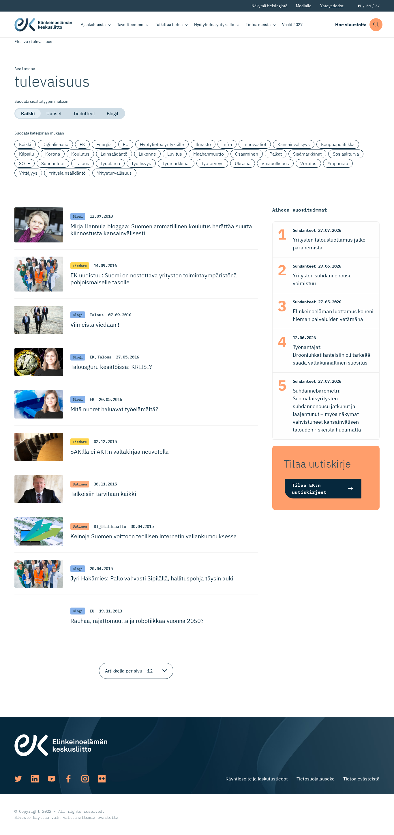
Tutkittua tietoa (169, 24)
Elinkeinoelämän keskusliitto (43, 24)
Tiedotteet (84, 113)
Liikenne (147, 154)
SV (378, 5)
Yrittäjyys (28, 173)
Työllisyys (141, 163)
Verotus (308, 163)
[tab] (28, 113)
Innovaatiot (254, 144)
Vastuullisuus (275, 163)
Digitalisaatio (55, 144)
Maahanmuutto (208, 154)
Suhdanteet (53, 163)
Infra (227, 144)
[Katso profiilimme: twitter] (18, 778)
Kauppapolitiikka (337, 144)
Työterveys (212, 163)
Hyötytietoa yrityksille (214, 24)
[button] (375, 24)
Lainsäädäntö (114, 154)
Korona (52, 154)
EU (126, 144)
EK (82, 144)
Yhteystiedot (332, 5)
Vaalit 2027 (292, 24)
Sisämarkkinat (307, 154)
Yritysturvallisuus (114, 173)
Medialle (304, 5)
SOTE (24, 163)
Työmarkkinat (176, 163)
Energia (104, 144)
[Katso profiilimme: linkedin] (35, 778)
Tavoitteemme (130, 24)
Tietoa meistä (258, 24)
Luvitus (174, 154)
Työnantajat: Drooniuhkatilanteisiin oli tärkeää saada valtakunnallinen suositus (331, 355)
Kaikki (28, 113)
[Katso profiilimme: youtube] (51, 778)
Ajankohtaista (93, 24)
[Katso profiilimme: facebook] (68, 778)
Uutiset (54, 113)
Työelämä (110, 163)
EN (368, 5)
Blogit (113, 113)
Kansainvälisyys (293, 144)
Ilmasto (203, 144)
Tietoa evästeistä (361, 779)
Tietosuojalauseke (316, 779)
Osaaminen (246, 154)
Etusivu (21, 41)
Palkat (275, 154)
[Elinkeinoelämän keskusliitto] (60, 745)
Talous (82, 163)
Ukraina (242, 163)
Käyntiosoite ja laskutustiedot (257, 779)
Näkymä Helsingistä (269, 5)
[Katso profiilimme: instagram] (85, 778)
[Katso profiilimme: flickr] (101, 778)
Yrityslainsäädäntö (67, 173)
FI (359, 5)
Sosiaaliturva (346, 154)
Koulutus (80, 154)
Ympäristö (338, 163)
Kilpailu (26, 154)
